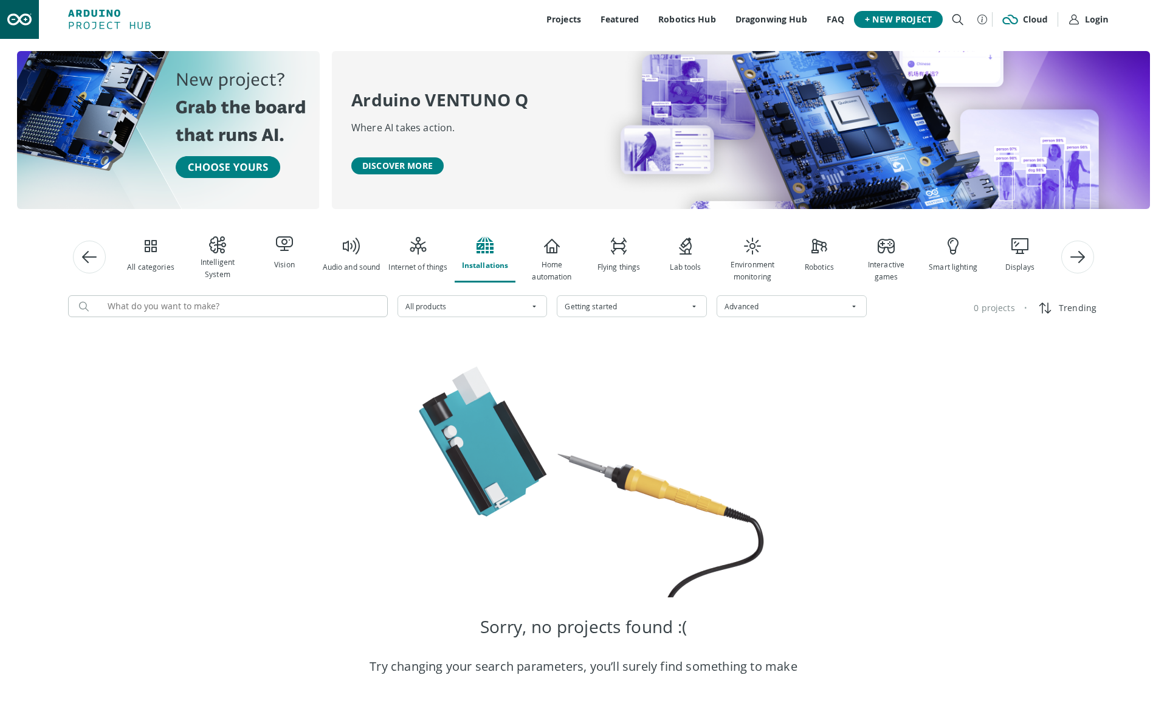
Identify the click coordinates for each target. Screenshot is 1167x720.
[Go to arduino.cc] (19, 19)
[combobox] (473, 306)
